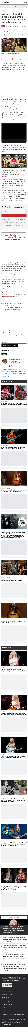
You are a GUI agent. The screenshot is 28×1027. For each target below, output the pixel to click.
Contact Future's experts (8, 994)
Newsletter (23, 59)
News (3, 26)
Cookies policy (5, 1001)
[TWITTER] (10, 366)
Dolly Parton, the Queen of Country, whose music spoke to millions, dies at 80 (14, 947)
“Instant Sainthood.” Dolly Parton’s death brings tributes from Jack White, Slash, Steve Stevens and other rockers (14, 929)
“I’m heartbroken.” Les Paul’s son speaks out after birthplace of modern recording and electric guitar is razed (15, 967)
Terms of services (19, 219)
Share (5, 59)
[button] (2, 2)
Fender (15, 345)
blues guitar (5, 118)
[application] (14, 131)
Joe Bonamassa (6, 345)
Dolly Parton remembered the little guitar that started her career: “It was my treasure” (15, 939)
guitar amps (7, 297)
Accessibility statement (7, 1004)
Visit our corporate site (13, 980)
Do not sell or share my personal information (13, 1014)
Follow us (16, 59)
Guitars (3, 10)
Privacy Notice (21, 221)
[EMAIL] (12, 366)
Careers (4, 1007)
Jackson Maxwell (12, 26)
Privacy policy (5, 997)
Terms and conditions (7, 991)
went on (4, 192)
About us (4, 1011)
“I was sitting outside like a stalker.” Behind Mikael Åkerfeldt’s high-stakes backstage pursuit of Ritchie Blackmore (14, 957)
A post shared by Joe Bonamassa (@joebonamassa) (15, 236)
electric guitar (13, 101)
